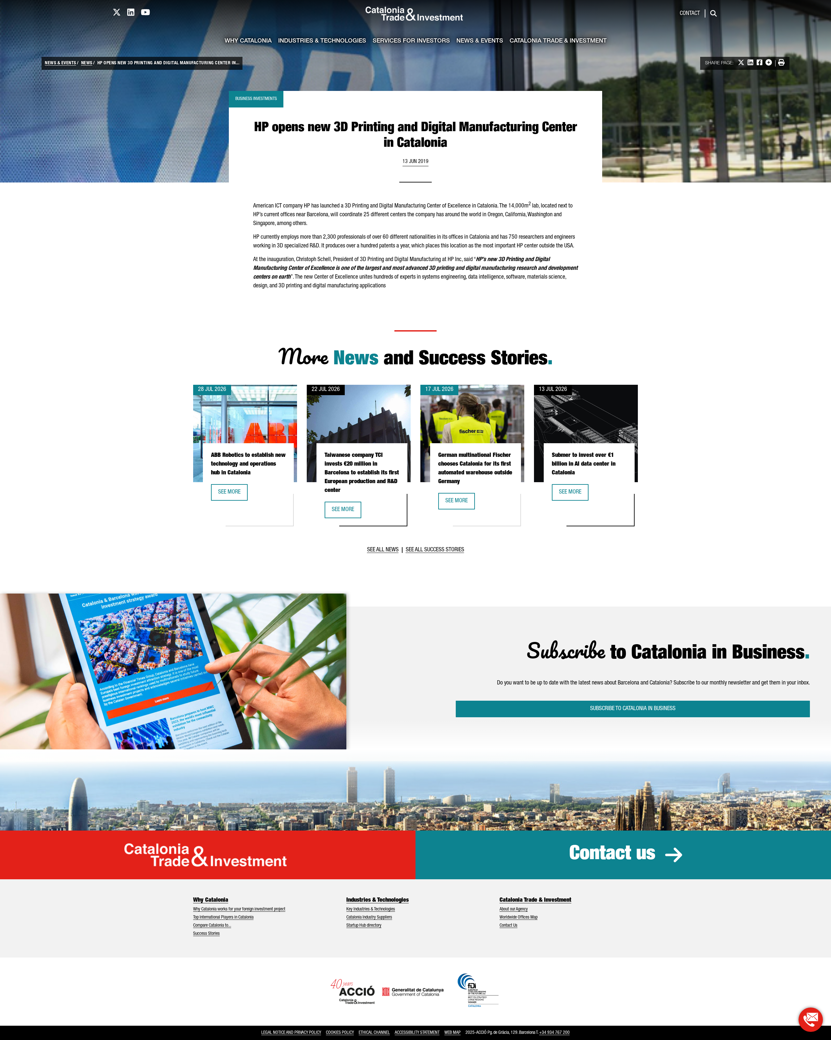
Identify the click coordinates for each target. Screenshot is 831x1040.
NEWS (87, 63)
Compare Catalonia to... (212, 925)
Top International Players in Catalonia (223, 917)
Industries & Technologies (322, 41)
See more (233, 494)
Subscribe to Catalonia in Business (633, 709)
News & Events (479, 41)
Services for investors (411, 41)
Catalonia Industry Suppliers (369, 917)
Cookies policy (340, 1033)
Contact (690, 14)
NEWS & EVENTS (60, 63)
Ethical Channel (374, 1033)
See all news (383, 550)
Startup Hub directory (363, 925)
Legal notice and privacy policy (291, 1033)
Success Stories (206, 934)
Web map (452, 1033)
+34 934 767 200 (554, 1033)
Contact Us (508, 925)
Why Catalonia (248, 41)
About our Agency (514, 909)
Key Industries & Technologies (370, 909)
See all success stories (435, 550)
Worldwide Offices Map (519, 917)
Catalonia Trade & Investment (558, 41)
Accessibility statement (417, 1033)
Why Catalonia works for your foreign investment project (239, 909)
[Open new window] (811, 1020)
